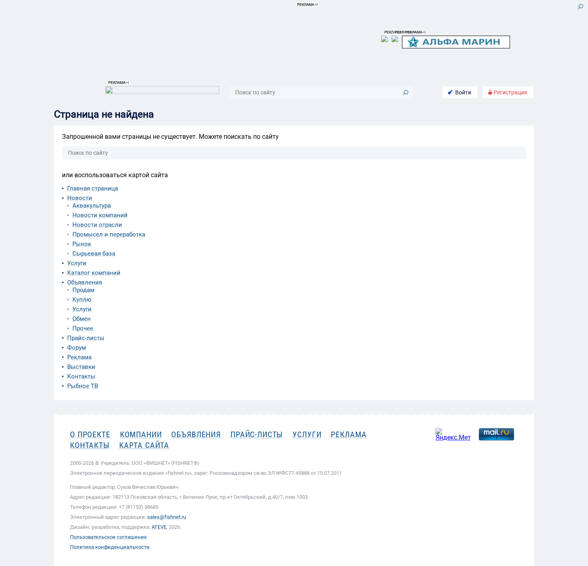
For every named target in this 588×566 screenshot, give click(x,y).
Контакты (81, 376)
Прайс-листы (85, 338)
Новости (79, 198)
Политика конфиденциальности (110, 547)
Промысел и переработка (108, 234)
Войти (463, 92)
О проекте (90, 434)
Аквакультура (91, 205)
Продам (83, 290)
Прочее (82, 328)
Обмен (81, 318)
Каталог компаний (93, 272)
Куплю (81, 299)
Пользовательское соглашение (108, 537)
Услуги (76, 263)
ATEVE (159, 527)
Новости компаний (100, 215)
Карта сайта (144, 445)
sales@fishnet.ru (166, 517)
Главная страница (92, 188)
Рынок (81, 244)
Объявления (84, 282)
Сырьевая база (93, 253)
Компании (141, 434)
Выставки (81, 366)
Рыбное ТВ (82, 386)
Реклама (79, 357)
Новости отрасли (97, 224)
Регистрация (509, 92)
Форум (76, 347)
